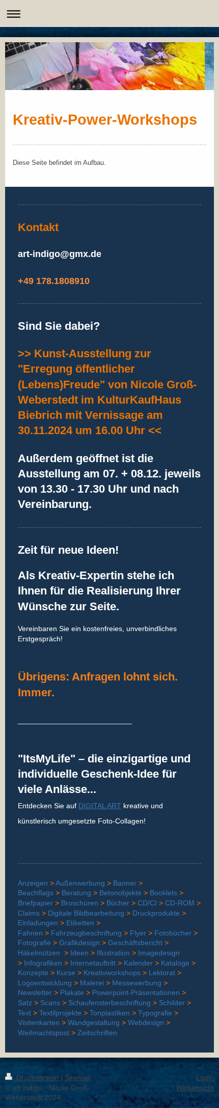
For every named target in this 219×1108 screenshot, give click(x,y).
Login (205, 1077)
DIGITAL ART (99, 806)
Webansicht (195, 1088)
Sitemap (78, 1077)
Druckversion (37, 1077)
